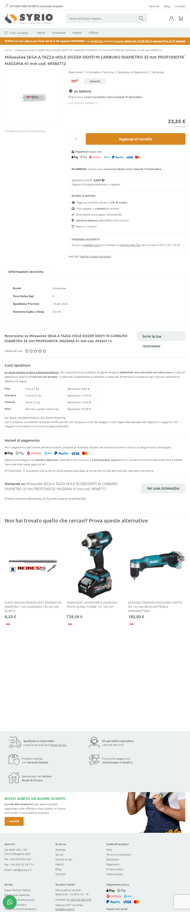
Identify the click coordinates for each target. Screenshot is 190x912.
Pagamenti (113, 864)
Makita (41, 32)
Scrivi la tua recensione (151, 337)
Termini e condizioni (118, 854)
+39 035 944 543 (130, 245)
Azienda (154, 6)
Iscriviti (14, 821)
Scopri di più (58, 745)
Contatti (180, 6)
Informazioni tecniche (26, 271)
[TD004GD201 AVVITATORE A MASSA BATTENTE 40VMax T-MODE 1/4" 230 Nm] (95, 564)
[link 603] (10, 902)
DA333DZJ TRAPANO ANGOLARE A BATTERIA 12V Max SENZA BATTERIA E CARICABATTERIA (155, 606)
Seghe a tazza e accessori (95, 256)
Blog (167, 6)
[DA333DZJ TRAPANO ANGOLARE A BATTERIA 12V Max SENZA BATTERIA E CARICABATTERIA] (156, 564)
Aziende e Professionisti (19, 900)
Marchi (59, 864)
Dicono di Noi (63, 859)
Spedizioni (112, 859)
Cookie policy (114, 874)
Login (173, 21)
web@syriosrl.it (92, 245)
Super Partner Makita (17, 890)
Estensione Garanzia (16, 895)
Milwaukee (59, 32)
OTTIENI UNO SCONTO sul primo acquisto (36, 6)
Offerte (93, 32)
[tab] (29, 271)
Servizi (59, 854)
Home (8, 50)
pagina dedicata (58, 426)
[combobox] (106, 18)
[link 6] (29, 18)
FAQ (109, 849)
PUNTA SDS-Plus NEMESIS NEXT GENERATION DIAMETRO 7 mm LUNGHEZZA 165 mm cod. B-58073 (33, 606)
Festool (77, 32)
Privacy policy (114, 869)
